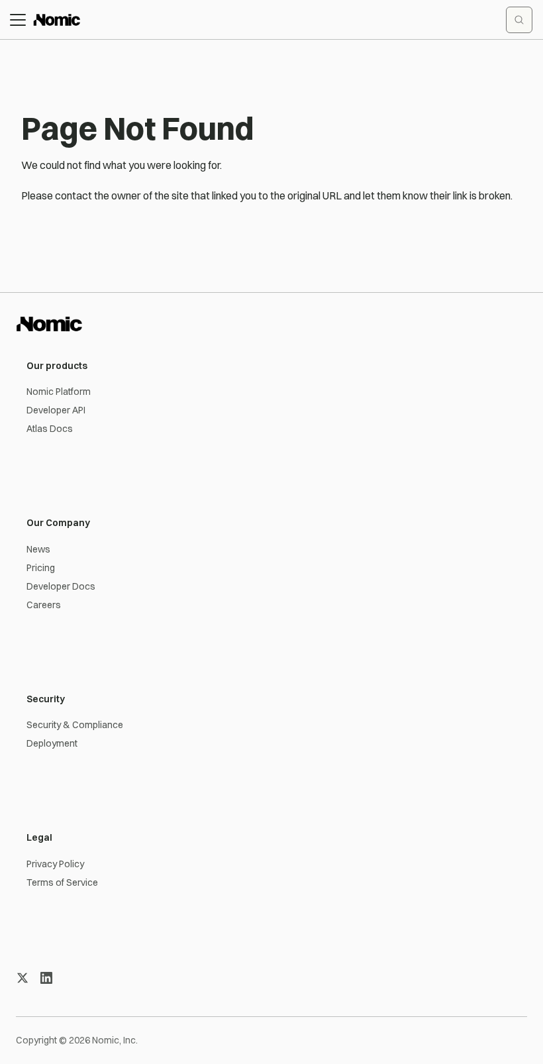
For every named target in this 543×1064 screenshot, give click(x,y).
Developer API (55, 410)
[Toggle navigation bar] (18, 20)
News (38, 549)
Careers (43, 605)
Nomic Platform (58, 392)
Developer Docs (60, 586)
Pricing (40, 568)
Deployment (51, 743)
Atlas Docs (49, 429)
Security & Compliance (74, 725)
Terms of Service (62, 882)
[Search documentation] (519, 20)
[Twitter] (22, 977)
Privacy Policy (55, 864)
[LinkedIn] (46, 977)
